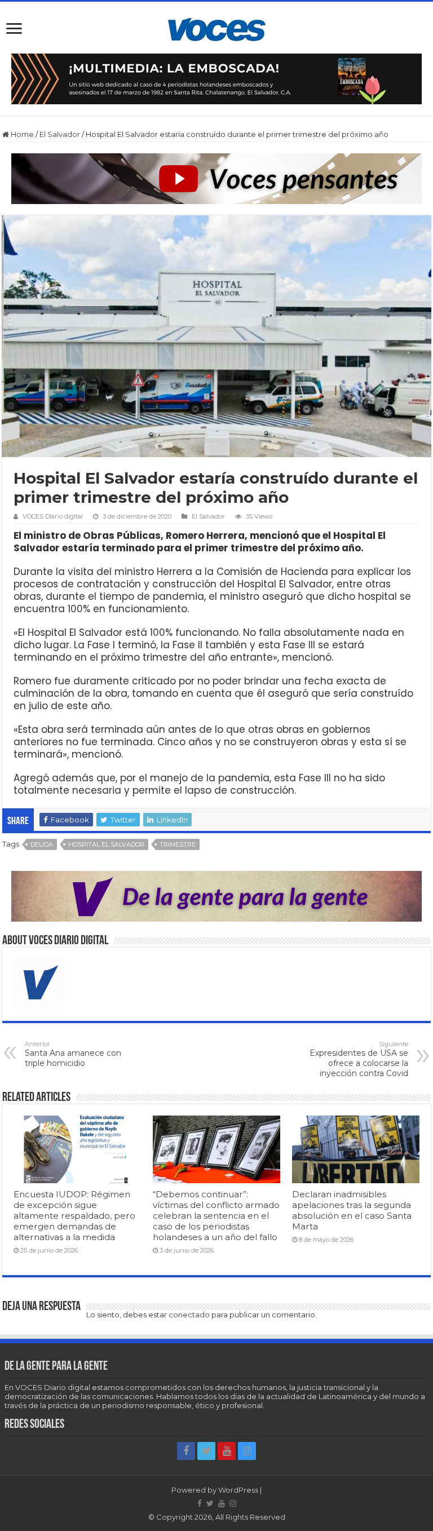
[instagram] (247, 1451)
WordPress (238, 1489)
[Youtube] (227, 1451)
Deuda (41, 844)
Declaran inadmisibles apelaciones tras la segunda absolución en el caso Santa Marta (352, 1210)
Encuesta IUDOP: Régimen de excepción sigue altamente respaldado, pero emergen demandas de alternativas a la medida (74, 1215)
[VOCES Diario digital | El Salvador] (216, 27)
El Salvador (59, 134)
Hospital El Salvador (106, 844)
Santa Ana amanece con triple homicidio (73, 1054)
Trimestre (178, 844)
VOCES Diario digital (53, 516)
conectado (189, 1314)
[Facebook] (186, 1451)
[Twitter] (206, 1451)
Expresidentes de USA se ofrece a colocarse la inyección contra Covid (359, 1059)
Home (21, 134)
